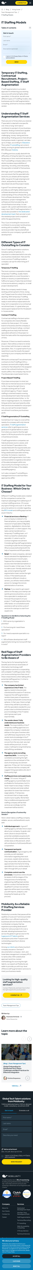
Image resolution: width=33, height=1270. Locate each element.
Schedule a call (24, 1110)
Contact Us (21, 3)
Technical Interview (23, 1234)
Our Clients (6, 1211)
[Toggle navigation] (30, 2)
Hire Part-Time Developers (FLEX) (23, 1213)
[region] (16, 1254)
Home (2, 9)
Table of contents (8, 28)
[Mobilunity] (4, 2)
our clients (11, 947)
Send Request (16, 1162)
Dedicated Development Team (23, 1208)
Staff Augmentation (23, 1217)
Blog (7, 9)
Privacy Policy (18, 56)
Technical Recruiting (24, 1220)
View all (15, 1086)
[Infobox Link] (16, 1063)
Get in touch (8, 33)
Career (4, 1217)
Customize (16, 1261)
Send (17, 62)
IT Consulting (21, 1223)
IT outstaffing (15, 145)
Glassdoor (26, 143)
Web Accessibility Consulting (23, 1227)
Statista (15, 150)
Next (29, 1039)
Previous (24, 1039)
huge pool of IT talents (9, 936)
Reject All (16, 1266)
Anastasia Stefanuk (12, 1017)
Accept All (16, 1256)
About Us (5, 1208)
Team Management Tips (9, 12)
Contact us (15, 995)
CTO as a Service (22, 1231)
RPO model (8, 510)
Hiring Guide (16, 9)
